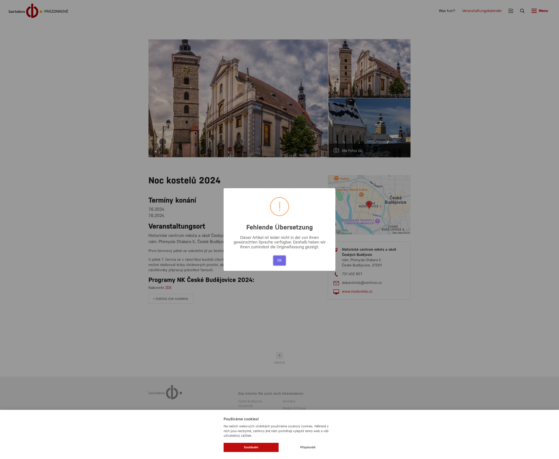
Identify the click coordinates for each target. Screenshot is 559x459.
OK (279, 260)
